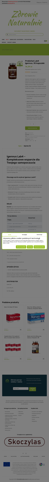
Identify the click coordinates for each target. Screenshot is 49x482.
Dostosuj (30, 246)
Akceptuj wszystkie (39, 246)
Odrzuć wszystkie (21, 246)
